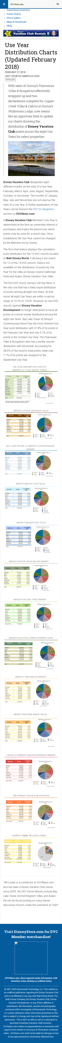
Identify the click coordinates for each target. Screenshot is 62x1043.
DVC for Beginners (43, 209)
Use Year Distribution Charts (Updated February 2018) (31, 55)
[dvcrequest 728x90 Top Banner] (31, 33)
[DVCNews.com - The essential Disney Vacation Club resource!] (16, 4)
